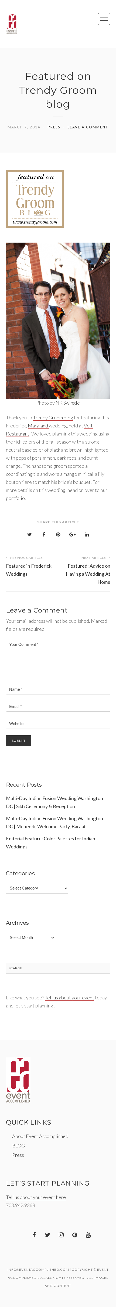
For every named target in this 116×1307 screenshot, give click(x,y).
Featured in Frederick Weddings (29, 566)
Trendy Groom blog (53, 417)
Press (54, 127)
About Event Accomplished (40, 1136)
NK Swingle (68, 403)
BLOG (18, 1145)
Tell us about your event (69, 997)
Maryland (38, 426)
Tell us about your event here (36, 1197)
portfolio (15, 498)
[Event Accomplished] (12, 23)
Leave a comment (88, 127)
